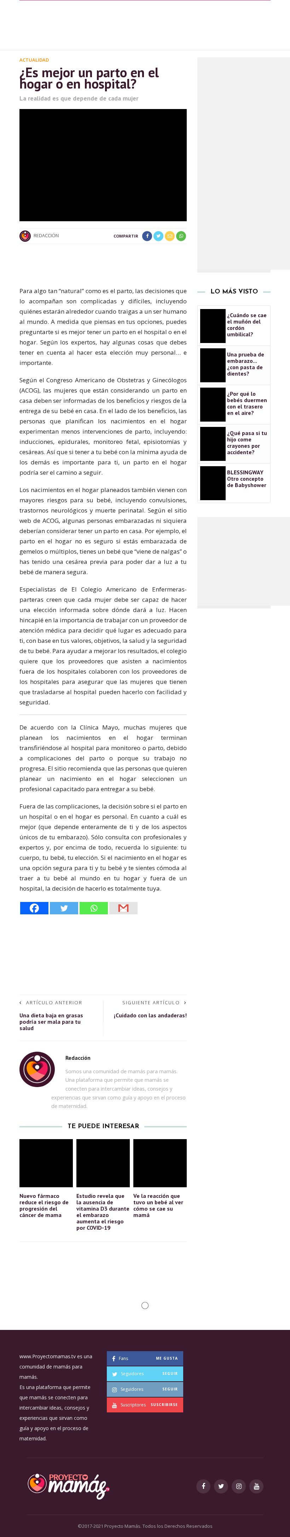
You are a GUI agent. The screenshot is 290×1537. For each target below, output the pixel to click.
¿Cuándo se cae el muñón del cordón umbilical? (247, 325)
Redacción (46, 236)
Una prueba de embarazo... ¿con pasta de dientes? (245, 364)
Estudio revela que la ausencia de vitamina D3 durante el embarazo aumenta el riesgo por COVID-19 (102, 1211)
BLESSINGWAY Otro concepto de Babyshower (246, 478)
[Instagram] (239, 1486)
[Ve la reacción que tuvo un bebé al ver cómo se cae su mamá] (160, 1162)
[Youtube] (256, 1486)
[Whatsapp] (94, 908)
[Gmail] (123, 908)
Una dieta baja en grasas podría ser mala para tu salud (51, 1022)
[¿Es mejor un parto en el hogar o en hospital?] (103, 164)
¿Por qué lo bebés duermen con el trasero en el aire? (247, 403)
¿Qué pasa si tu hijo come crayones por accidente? (247, 442)
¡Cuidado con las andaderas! (150, 1015)
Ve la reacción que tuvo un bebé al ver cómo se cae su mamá (158, 1205)
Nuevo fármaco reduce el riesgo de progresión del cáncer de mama (44, 1205)
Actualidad (34, 60)
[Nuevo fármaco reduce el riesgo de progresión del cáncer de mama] (46, 1162)
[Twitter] (64, 908)
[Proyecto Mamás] (68, 1485)
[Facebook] (34, 908)
